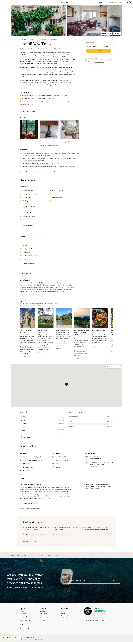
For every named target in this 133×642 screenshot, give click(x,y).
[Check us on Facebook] (24, 628)
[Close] (20, 637)
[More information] (29, 245)
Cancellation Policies (45, 618)
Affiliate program (24, 616)
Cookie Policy (9, 639)
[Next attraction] (116, 318)
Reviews (42, 620)
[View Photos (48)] (38, 20)
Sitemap (31, 639)
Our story (63, 613)
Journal (22, 618)
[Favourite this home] (110, 42)
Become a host (102, 2)
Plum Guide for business (67, 616)
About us (63, 611)
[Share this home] (106, 42)
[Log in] (129, 2)
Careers (63, 620)
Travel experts (44, 616)
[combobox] (113, 367)
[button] (66, 2)
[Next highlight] (78, 118)
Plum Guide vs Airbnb (25, 620)
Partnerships (23, 613)
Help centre (43, 611)
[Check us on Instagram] (21, 628)
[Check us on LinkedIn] (28, 628)
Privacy (25, 639)
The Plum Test (65, 618)
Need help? (113, 2)
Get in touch (43, 613)
